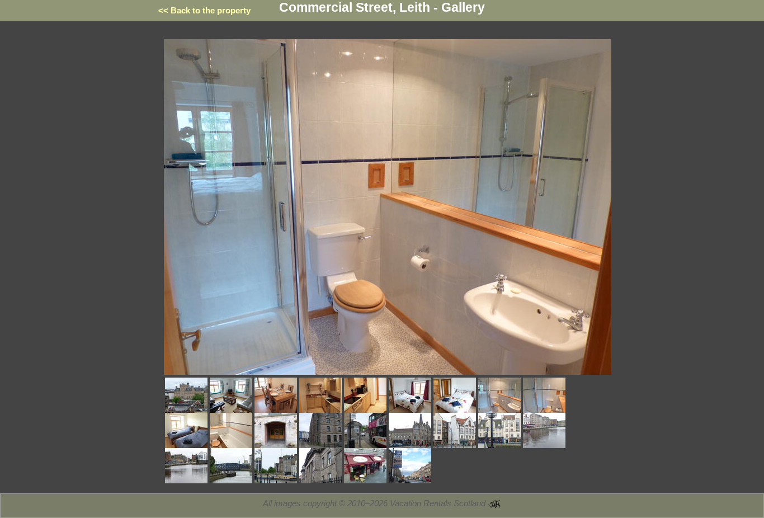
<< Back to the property (204, 10)
